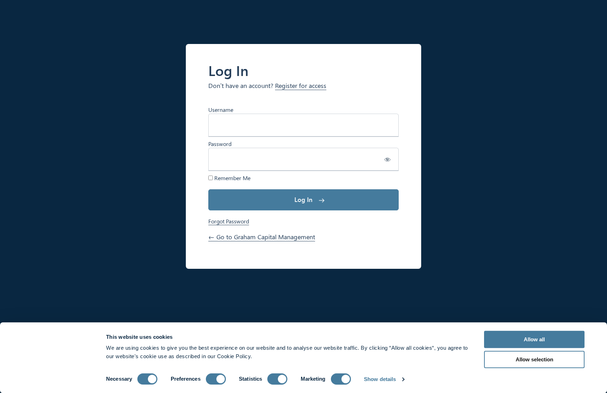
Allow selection (534, 359)
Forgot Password (228, 221)
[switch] (216, 379)
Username (220, 109)
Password (219, 143)
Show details (380, 379)
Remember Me (231, 178)
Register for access (300, 85)
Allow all (534, 339)
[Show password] (387, 159)
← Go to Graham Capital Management (261, 237)
